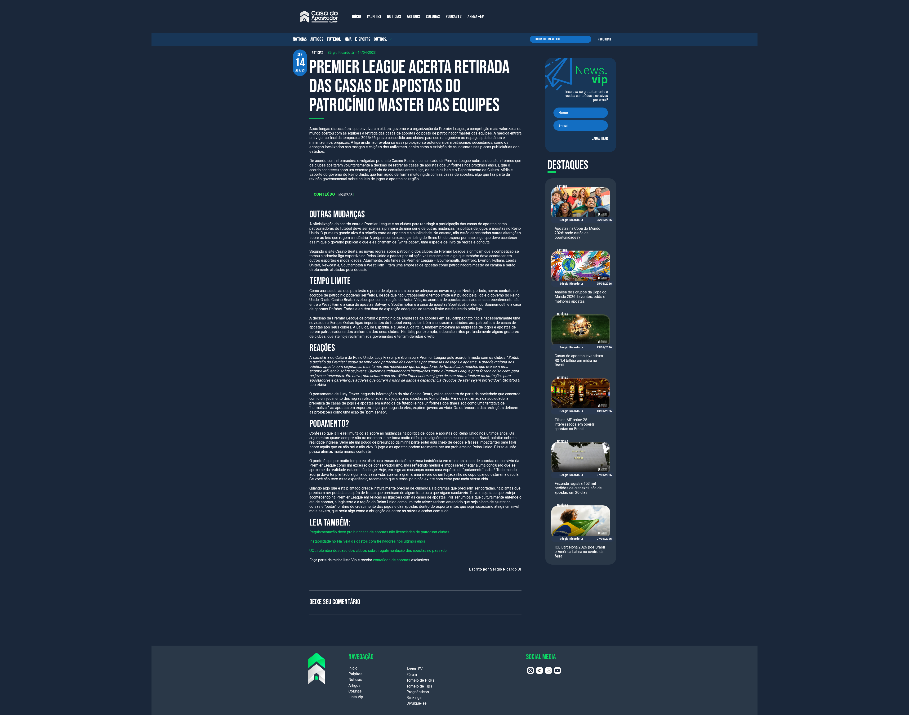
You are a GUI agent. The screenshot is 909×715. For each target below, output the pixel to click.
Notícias (300, 39)
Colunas (355, 691)
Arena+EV (414, 669)
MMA (348, 39)
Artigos (316, 39)
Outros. (380, 39)
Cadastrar (600, 138)
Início (352, 668)
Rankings (414, 697)
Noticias (355, 679)
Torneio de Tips (419, 686)
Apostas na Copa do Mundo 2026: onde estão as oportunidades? (577, 233)
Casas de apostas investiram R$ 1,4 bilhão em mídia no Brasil (579, 360)
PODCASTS (454, 16)
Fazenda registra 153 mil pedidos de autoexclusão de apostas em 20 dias (578, 488)
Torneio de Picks (420, 680)
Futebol (334, 39)
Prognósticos (417, 692)
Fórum (411, 674)
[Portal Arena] (319, 16)
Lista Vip (355, 697)
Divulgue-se (416, 703)
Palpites (355, 674)
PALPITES (374, 16)
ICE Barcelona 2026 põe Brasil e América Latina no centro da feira (580, 551)
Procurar (604, 39)
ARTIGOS (413, 16)
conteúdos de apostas (392, 560)
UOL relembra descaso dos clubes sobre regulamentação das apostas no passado (378, 550)
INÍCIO (356, 16)
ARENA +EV (476, 16)
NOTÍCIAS (394, 16)
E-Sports (362, 39)
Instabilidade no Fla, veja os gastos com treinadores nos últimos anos (367, 541)
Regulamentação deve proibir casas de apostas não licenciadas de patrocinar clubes (379, 532)
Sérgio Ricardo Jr (341, 52)
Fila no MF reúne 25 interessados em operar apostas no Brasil (574, 424)
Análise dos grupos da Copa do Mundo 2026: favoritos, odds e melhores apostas (580, 296)
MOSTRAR (345, 194)
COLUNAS (433, 16)
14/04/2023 (367, 52)
